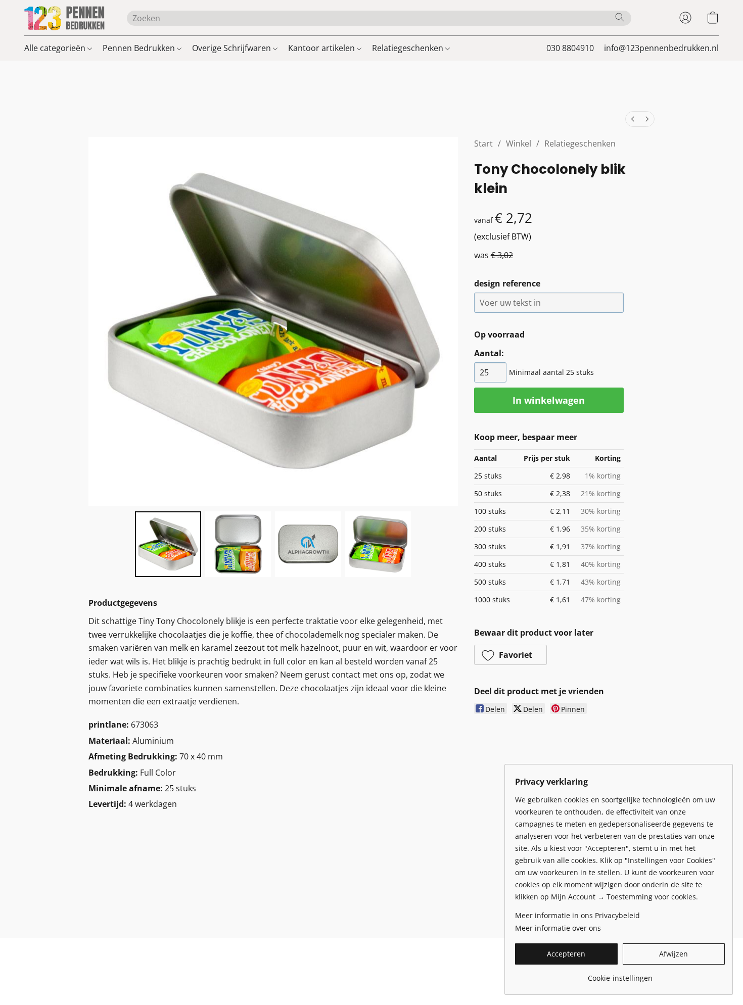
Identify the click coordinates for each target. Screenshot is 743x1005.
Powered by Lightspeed (371, 978)
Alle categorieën (55, 48)
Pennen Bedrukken (140, 48)
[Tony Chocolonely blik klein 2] (308, 544)
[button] (65, 17)
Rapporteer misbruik (503, 960)
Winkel (518, 143)
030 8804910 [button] (570, 48)
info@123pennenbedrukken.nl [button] (661, 48)
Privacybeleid (318, 960)
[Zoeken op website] (619, 17)
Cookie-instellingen (425, 960)
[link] (620, 974)
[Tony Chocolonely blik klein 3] (378, 544)
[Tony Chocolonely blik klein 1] (238, 544)
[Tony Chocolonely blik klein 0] (168, 544)
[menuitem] (633, 119)
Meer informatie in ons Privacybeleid (577, 915)
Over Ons (367, 960)
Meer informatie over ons (558, 928)
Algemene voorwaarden (245, 960)
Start (483, 143)
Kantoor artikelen (322, 48)
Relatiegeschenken (408, 48)
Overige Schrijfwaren (232, 48)
